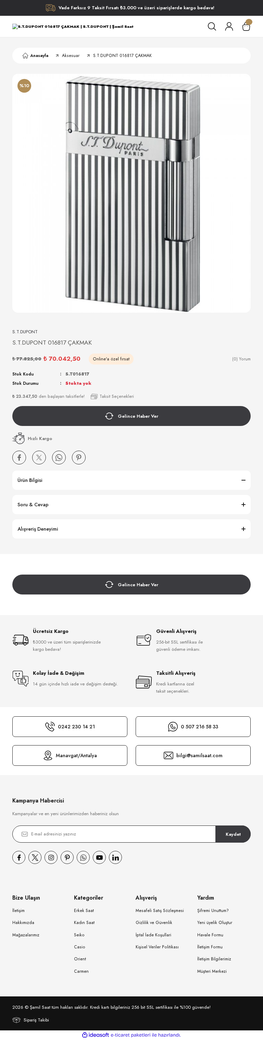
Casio (79, 947)
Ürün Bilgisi (29, 480)
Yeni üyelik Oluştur (214, 923)
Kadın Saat (84, 923)
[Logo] (73, 26)
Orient (80, 959)
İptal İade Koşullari (153, 935)
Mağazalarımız (25, 935)
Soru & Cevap (33, 504)
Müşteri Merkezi (212, 971)
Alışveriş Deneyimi (37, 528)
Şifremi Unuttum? (213, 911)
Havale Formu (210, 935)
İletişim (18, 911)
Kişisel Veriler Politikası (157, 947)
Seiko (79, 935)
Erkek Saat (84, 911)
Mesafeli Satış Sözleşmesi (160, 911)
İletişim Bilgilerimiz (214, 959)
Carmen (81, 971)
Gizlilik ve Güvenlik (154, 923)
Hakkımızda (23, 923)
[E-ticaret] (131, 1035)
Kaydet (233, 834)
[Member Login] (229, 26)
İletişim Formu (210, 947)
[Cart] (246, 26)
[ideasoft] (95, 1035)
